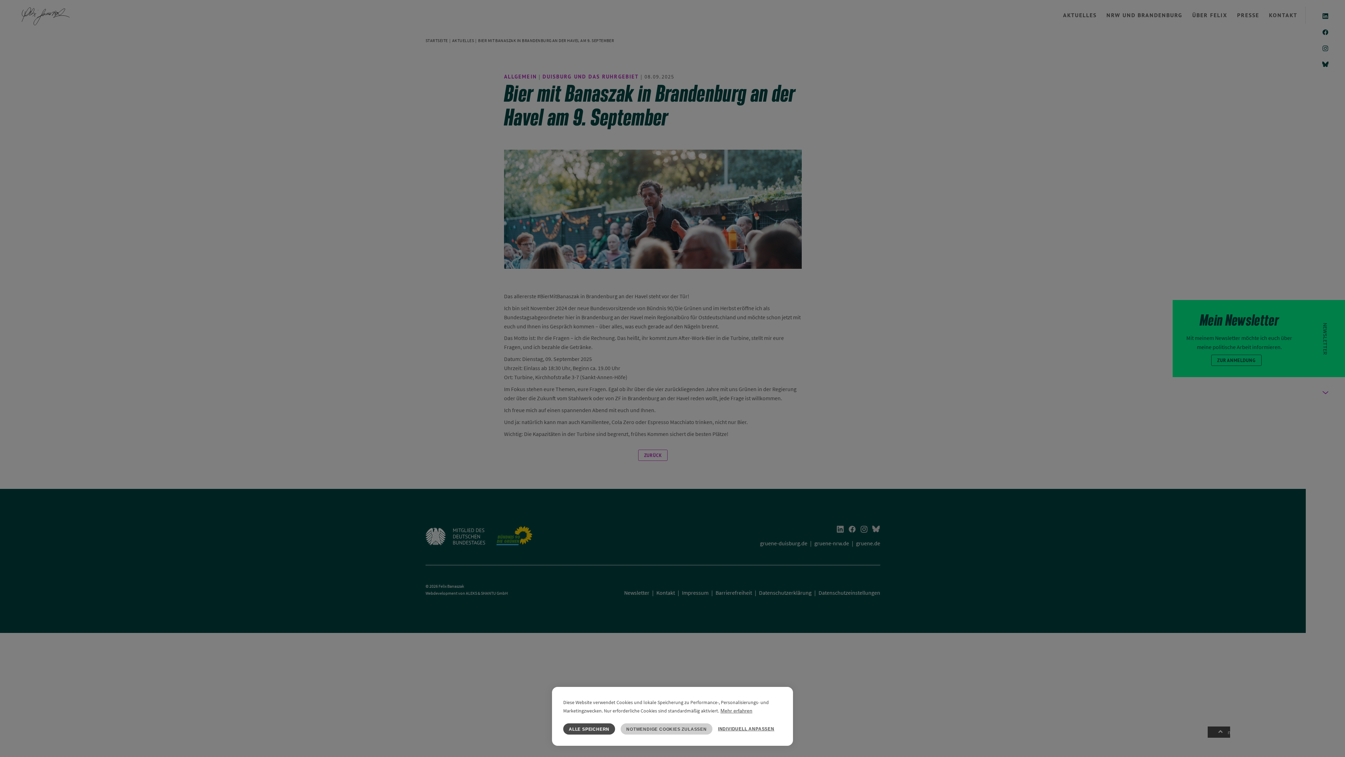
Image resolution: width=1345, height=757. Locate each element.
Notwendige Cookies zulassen (666, 729)
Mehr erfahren (736, 711)
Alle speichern (589, 729)
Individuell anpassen (746, 729)
